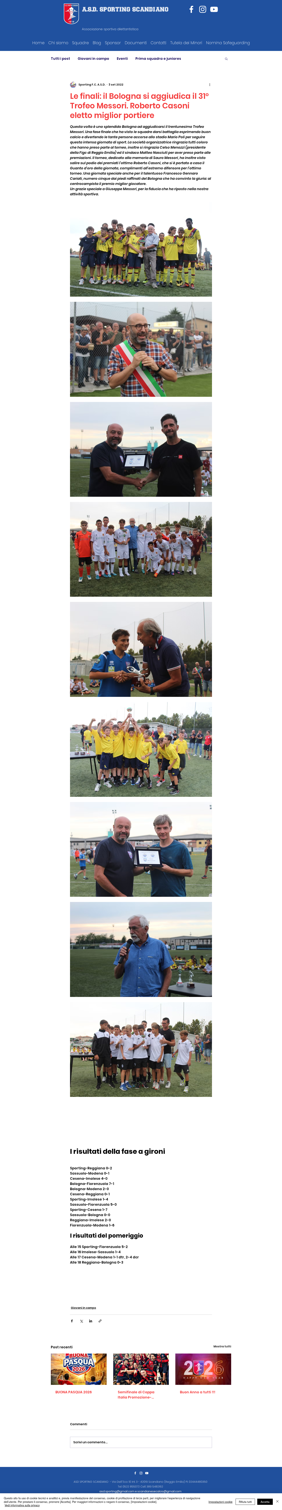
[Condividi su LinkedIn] (90, 1321)
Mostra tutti (222, 1346)
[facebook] (191, 9)
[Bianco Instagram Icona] (141, 1473)
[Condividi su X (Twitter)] (81, 1321)
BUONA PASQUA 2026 (73, 1392)
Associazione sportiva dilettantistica (110, 29)
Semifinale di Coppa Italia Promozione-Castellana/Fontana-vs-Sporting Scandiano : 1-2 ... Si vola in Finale (140, 1395)
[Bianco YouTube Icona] (214, 9)
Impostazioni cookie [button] (221, 1502)
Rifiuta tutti (245, 1502)
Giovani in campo (93, 58)
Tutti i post (60, 58)
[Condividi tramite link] (100, 1321)
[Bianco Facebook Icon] (135, 1473)
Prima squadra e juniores (158, 58)
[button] (58, 43)
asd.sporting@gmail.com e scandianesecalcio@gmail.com (140, 1491)
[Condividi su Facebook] (72, 1321)
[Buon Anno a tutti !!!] (203, 1369)
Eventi (122, 58)
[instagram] (202, 9)
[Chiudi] (277, 1501)
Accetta (265, 1502)
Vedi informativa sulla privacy (22, 1505)
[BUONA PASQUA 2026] (79, 1369)
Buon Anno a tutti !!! (197, 1392)
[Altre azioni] (209, 84)
